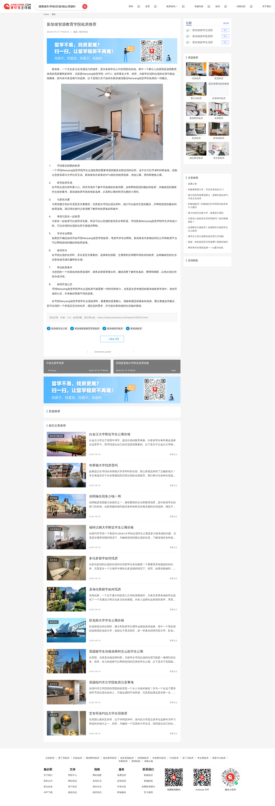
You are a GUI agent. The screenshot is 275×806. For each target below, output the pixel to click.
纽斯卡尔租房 (219, 757)
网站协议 (72, 780)
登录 (131, 6)
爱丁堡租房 (63, 757)
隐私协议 (72, 792)
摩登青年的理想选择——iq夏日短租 (205, 247)
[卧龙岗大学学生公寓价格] (66, 630)
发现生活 (97, 780)
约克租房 (174, 757)
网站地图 (97, 775)
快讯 (217, 6)
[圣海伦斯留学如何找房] (66, 599)
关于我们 (266, 6)
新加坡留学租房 (115, 328)
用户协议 (72, 786)
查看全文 (173, 454)
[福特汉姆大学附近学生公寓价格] (66, 537)
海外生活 (97, 786)
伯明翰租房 (143, 757)
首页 (147, 6)
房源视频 (53, 467)
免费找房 (121, 775)
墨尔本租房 (196, 98)
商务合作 (48, 780)
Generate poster (102, 351)
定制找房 (121, 780)
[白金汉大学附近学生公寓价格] (66, 444)
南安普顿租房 (127, 757)
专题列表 (198, 6)
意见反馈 (48, 786)
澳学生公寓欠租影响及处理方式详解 (206, 236)
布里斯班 (218, 118)
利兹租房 (196, 138)
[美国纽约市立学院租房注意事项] (66, 692)
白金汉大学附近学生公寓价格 (109, 434)
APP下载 (48, 792)
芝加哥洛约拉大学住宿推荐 (108, 713)
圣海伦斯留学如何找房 (105, 589)
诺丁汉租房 (188, 757)
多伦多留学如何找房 (103, 558)
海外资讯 (53, 560)
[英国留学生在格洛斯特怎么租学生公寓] (66, 661)
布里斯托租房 (219, 98)
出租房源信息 (55, 529)
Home (46, 14)
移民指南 (53, 715)
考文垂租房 (218, 158)
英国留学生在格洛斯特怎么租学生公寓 (116, 651)
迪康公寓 (192, 183)
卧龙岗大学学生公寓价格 (106, 620)
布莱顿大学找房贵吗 (103, 465)
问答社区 (241, 6)
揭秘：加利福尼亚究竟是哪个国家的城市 (208, 241)
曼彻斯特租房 (196, 118)
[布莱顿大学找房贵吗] (66, 475)
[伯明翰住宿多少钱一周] (66, 506)
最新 (75, 31)
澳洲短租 (135, 761)
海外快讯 (83, 31)
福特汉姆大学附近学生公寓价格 (111, 527)
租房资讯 (97, 792)
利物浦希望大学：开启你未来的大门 (206, 189)
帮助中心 (72, 775)
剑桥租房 (123, 761)
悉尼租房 (218, 78)
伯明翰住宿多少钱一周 (105, 496)
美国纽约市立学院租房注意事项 (111, 682)
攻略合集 (148, 761)
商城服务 (121, 792)
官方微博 (148, 792)
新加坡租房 (136, 328)
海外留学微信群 (56, 436)
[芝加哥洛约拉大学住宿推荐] (66, 723)
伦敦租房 (196, 78)
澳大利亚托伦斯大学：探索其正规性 (206, 212)
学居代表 (121, 786)
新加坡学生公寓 (59, 328)
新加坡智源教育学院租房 (87, 328)
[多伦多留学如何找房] (66, 568)
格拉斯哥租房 (196, 158)
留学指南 (53, 498)
